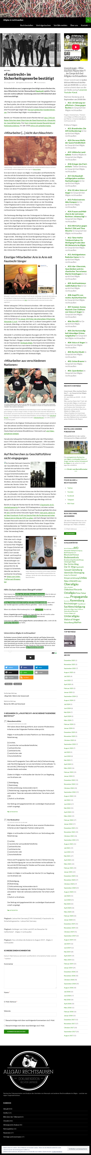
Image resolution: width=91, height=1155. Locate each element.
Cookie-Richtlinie (57, 1151)
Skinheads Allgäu (26, 343)
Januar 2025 (68, 692)
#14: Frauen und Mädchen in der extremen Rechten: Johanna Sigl (76, 214)
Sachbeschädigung (74, 606)
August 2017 (68, 1035)
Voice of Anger (37, 169)
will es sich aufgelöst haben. (40, 126)
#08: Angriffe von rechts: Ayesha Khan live (75, 296)
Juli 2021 (67, 848)
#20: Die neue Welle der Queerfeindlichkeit (75, 141)
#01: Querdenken (75, 371)
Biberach (73, 552)
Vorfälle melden (60, 25)
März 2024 (67, 720)
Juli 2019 (67, 944)
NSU (26, 300)
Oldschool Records (39, 417)
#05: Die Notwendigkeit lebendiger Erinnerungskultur (75, 333)
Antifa (5, 1113)
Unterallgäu (71, 616)
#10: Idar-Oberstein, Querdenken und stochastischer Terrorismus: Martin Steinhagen (76, 270)
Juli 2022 (67, 800)
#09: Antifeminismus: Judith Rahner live (75, 284)
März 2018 (67, 1008)
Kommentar (8, 964)
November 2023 (69, 736)
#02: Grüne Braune (76, 361)
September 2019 (70, 936)
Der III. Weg (69, 567)
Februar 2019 (68, 964)
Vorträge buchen (43, 25)
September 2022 (70, 792)
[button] (11, 667)
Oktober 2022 (69, 788)
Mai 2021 (67, 856)
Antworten (13, 812)
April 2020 (67, 908)
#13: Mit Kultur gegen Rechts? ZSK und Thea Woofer (76, 228)
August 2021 (68, 844)
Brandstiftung (78, 560)
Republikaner (82, 604)
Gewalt (67, 569)
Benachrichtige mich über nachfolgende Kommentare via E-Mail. (30, 1020)
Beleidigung (78, 550)
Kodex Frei (67, 575)
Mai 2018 (67, 1000)
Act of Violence (68, 548)
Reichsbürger (70, 603)
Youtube (70, 492)
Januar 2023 (68, 776)
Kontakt (84, 25)
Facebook (70, 496)
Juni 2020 (67, 900)
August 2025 (68, 672)
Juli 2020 (67, 896)
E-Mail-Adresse (10, 1002)
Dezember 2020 (69, 876)
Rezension (7, 1133)
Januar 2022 (68, 824)
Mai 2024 (67, 712)
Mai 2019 (67, 952)
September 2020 (70, 888)
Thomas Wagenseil (69, 613)
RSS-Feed (70, 503)
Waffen (77, 622)
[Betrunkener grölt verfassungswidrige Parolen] (70, 641)
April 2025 (67, 684)
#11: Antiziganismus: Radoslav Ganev (75, 255)
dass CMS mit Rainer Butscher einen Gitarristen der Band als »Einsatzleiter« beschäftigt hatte (30, 120)
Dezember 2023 (69, 732)
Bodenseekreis (71, 557)
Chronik (6, 1121)
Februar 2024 (68, 724)
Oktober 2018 (69, 980)
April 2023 (67, 764)
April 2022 (67, 812)
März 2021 (67, 864)
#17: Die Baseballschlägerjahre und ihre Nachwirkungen (75, 178)
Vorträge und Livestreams (12, 1137)
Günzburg (77, 569)
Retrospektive (8, 1129)
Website (7, 1011)
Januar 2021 (68, 872)
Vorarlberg (69, 622)
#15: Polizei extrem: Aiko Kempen (75, 200)
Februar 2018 (68, 1012)
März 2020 (67, 912)
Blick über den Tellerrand (12, 1117)
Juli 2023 (67, 752)
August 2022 (68, 796)
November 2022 (69, 784)
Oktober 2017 (69, 1028)
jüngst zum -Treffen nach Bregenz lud (12, 579)
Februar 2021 (68, 868)
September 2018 (70, 984)
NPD (76, 581)
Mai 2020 (67, 904)
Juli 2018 (67, 992)
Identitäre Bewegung (74, 572)
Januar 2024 (68, 728)
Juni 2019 (67, 948)
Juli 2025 (67, 676)
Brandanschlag (68, 560)
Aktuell (7, 70)
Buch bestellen (26, 25)
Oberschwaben (68, 587)
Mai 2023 (67, 760)
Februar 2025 (68, 688)
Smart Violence (78, 609)
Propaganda (79, 596)
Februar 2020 (68, 916)
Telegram (70, 500)
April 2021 (67, 860)
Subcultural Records (71, 611)
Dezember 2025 (69, 660)
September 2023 (70, 744)
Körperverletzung (71, 578)
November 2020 (69, 880)
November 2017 (69, 1024)
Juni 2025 (67, 680)
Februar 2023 (68, 772)
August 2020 (68, 892)
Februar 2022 (68, 820)
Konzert (74, 575)
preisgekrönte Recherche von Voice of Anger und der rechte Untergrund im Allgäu (76, 460)
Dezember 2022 (69, 780)
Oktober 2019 (69, 932)
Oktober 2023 (69, 740)
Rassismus (67, 601)
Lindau (83, 577)
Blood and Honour (71, 555)
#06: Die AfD (73, 321)
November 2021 (69, 832)
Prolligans (67, 597)
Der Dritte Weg (71, 564)
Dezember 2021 (69, 828)
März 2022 (67, 816)
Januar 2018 (68, 1016)
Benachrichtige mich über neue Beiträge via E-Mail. (25, 1026)
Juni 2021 (67, 852)
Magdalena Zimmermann (25, 82)
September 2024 (70, 696)
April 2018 (67, 1004)
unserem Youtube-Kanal (75, 91)
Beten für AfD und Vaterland (14, 702)
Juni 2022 (67, 804)
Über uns (74, 25)
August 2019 (68, 940)
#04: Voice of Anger (76, 342)
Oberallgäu (71, 584)
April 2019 (67, 956)
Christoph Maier (70, 562)
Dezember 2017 (69, 1020)
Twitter (70, 488)
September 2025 (70, 668)
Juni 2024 (67, 708)
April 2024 (67, 716)
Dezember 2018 (69, 972)
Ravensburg (77, 600)
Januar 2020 (68, 920)
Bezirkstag (67, 552)
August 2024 (68, 700)
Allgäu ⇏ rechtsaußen (13, 20)
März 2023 (67, 768)
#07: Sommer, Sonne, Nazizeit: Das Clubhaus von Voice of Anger (75, 309)
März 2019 (67, 960)
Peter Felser (81, 593)
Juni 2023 (67, 756)
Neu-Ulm (68, 580)
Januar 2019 (68, 968)
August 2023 (68, 748)
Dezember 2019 (69, 924)
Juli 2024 (67, 704)
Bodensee (9, 684)
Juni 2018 (67, 996)
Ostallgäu (70, 592)
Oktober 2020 (69, 884)
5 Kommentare (40, 82)
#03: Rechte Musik (76, 352)
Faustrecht (40, 91)
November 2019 (69, 928)
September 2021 (70, 840)
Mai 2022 (67, 808)
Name (7, 992)
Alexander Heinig (69, 550)
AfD (8, 513)
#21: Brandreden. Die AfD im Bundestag (75, 129)
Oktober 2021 (69, 836)
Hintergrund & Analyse (11, 1125)
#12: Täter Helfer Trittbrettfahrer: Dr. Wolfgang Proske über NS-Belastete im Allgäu (75, 241)
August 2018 (68, 988)
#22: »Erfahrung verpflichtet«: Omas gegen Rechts (75, 105)
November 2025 (69, 664)
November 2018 (69, 976)
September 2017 (70, 1031)
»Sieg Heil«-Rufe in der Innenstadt (16, 694)
